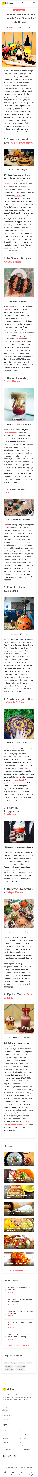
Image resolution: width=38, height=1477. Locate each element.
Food (6, 1363)
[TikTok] (9, 1456)
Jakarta (21, 1431)
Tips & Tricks (8, 1366)
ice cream (20, 339)
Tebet (21, 780)
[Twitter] (15, 1456)
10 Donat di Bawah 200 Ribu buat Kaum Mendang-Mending (19, 1336)
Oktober (7, 309)
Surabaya (22, 1438)
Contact (29, 1468)
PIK (5, 648)
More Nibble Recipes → (19, 1271)
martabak (21, 204)
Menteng (14, 780)
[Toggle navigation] (34, 3)
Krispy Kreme (14, 892)
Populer (5, 1446)
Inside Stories (20, 1370)
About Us (22, 1468)
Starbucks (10, 814)
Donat (6, 525)
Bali (20, 1442)
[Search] (23, 3)
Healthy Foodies (20, 1366)
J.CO (7, 493)
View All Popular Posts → (19, 1345)
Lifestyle (13, 1363)
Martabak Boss (15, 702)
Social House (12, 381)
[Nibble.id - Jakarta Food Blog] (7, 3)
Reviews (29, 1363)
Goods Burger (12, 261)
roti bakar (18, 195)
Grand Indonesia (10, 433)
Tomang (10, 783)
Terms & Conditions (11, 1468)
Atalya (11, 27)
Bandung (22, 1435)
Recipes (21, 1363)
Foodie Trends (9, 1370)
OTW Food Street (22, 142)
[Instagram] (4, 1456)
